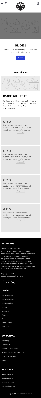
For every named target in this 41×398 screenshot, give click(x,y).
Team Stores (7, 323)
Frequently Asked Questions (13, 352)
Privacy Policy (7, 374)
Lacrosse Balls (7, 295)
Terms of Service (8, 386)
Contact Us (6, 345)
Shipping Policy (8, 382)
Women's (5, 311)
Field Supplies (7, 303)
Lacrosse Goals (8, 299)
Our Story (5, 341)
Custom (5, 319)
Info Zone (6, 327)
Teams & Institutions (10, 349)
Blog (4, 360)
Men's (4, 307)
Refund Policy (7, 378)
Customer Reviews (9, 356)
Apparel (5, 315)
